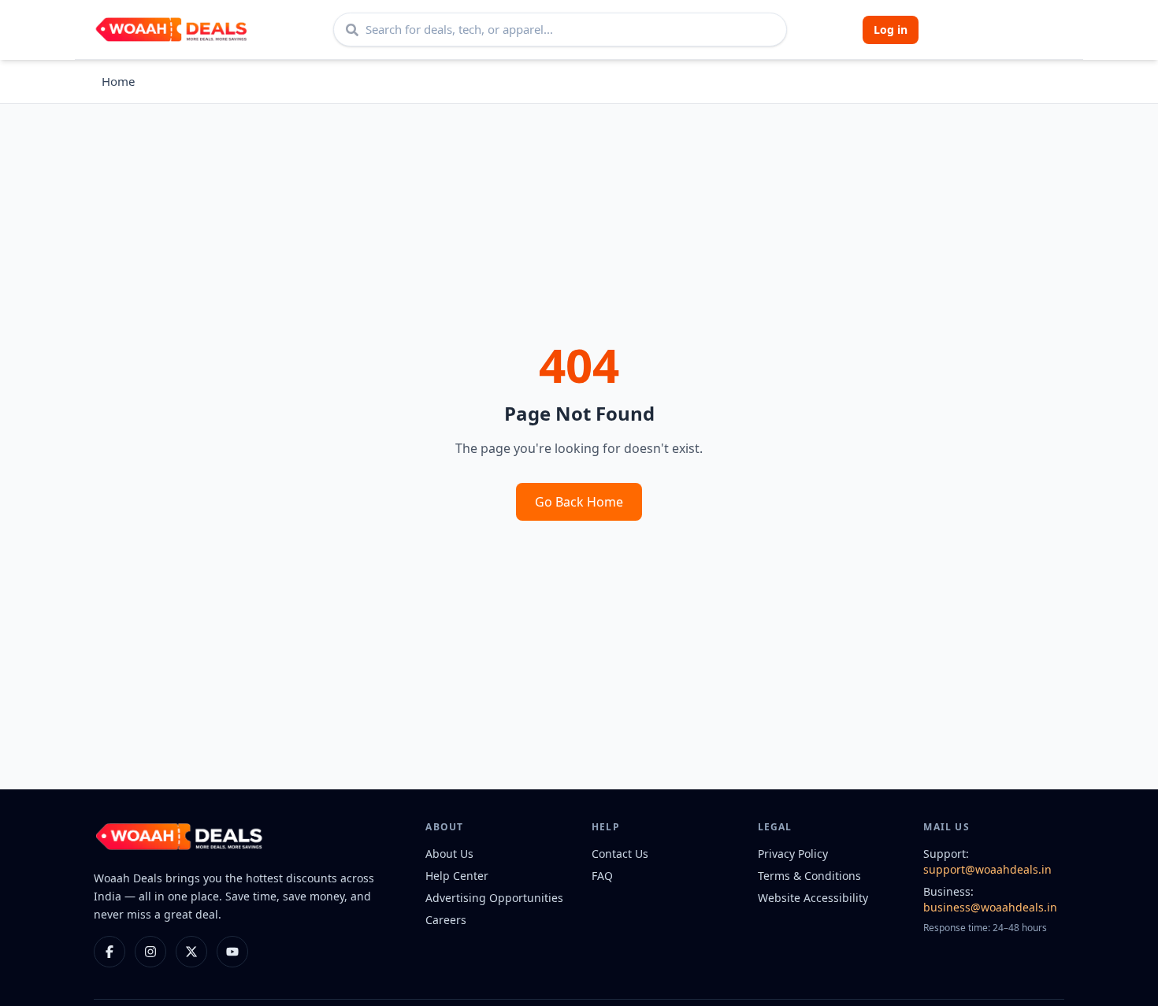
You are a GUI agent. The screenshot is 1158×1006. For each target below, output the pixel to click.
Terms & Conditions (809, 875)
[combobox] (560, 29)
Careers (445, 919)
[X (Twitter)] (191, 951)
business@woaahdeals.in (990, 907)
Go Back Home (579, 501)
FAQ (602, 875)
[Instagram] (150, 951)
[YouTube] (232, 951)
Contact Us (620, 853)
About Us (449, 853)
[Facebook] (109, 951)
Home (118, 81)
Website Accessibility (813, 897)
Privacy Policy (793, 853)
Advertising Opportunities (494, 897)
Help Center (456, 875)
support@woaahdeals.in (987, 869)
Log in (890, 29)
